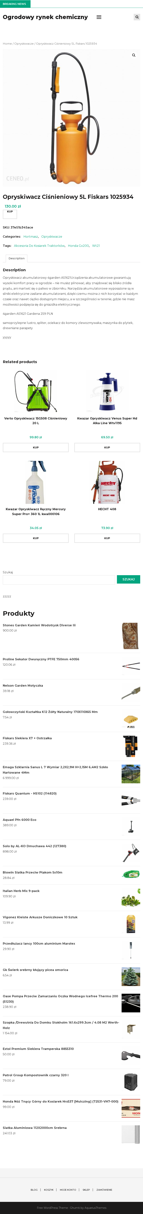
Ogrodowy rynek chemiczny (45, 17)
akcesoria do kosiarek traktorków (39, 246)
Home (7, 43)
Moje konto (68, 1189)
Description (17, 258)
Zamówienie (104, 1189)
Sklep (86, 1189)
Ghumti (75, 1208)
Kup (10, 211)
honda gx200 (78, 246)
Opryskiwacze (24, 43)
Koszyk (48, 1189)
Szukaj (8, 572)
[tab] (16, 258)
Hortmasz (30, 236)
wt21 (96, 246)
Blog (34, 1189)
